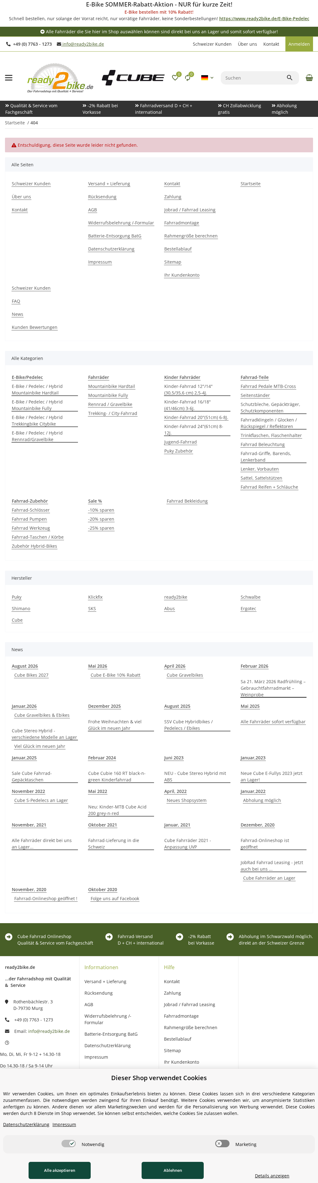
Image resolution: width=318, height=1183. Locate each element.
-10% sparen (101, 510)
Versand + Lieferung (105, 981)
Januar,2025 (24, 758)
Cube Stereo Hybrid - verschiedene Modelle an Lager (44, 734)
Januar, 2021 (177, 825)
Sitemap (172, 1050)
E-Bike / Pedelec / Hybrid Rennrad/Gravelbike (37, 436)
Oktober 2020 (102, 889)
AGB (88, 1004)
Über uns (247, 44)
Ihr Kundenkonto (181, 1062)
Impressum (96, 1057)
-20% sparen (101, 519)
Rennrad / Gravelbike (110, 404)
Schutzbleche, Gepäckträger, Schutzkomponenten (270, 407)
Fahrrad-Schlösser (31, 510)
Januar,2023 (253, 758)
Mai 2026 (97, 666)
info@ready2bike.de (82, 44)
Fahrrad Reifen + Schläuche (269, 487)
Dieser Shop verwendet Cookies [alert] (159, 1078)
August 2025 (177, 706)
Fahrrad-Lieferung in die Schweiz (113, 843)
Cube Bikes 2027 (31, 675)
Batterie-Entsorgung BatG (111, 1034)
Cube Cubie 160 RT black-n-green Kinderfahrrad (117, 776)
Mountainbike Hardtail (111, 386)
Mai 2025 (250, 706)
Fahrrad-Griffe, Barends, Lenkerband (266, 456)
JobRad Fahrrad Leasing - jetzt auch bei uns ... (272, 865)
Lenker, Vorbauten (260, 469)
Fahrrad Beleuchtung (263, 444)
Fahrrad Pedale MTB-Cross (268, 386)
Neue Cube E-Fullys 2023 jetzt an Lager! (271, 776)
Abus (169, 608)
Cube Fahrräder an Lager (269, 878)
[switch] (68, 1143)
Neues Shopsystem (187, 800)
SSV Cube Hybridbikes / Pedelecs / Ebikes (188, 725)
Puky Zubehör (178, 451)
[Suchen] (292, 77)
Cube (17, 620)
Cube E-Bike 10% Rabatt (115, 675)
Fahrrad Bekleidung (187, 501)
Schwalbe (251, 597)
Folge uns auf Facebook (115, 898)
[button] (187, 44)
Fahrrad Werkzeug (31, 528)
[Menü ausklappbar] (8, 77)
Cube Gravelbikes (185, 675)
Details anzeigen (272, 1176)
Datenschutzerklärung (107, 1045)
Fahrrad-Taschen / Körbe (38, 537)
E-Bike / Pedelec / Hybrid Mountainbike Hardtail (37, 389)
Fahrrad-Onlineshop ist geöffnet (265, 843)
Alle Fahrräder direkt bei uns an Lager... (42, 843)
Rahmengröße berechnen (190, 1027)
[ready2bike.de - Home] (133, 77)
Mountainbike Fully (108, 395)
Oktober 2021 (102, 825)
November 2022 (28, 791)
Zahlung (172, 993)
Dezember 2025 (104, 706)
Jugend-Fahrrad (180, 442)
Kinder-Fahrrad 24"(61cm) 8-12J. (193, 429)
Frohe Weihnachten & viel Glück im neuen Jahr (115, 725)
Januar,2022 (253, 791)
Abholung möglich (262, 800)
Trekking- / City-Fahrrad (112, 413)
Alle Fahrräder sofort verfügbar (273, 722)
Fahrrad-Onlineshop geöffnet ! (45, 898)
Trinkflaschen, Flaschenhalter (271, 435)
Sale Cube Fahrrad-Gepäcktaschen (32, 776)
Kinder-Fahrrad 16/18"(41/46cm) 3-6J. (187, 405)
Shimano (21, 608)
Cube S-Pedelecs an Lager (41, 800)
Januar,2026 (24, 706)
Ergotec (248, 608)
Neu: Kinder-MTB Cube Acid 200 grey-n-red (117, 810)
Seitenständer (255, 395)
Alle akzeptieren (59, 1170)
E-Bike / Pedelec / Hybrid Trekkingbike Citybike (37, 420)
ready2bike (175, 597)
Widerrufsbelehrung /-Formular (107, 1019)
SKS (92, 608)
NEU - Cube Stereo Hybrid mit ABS (195, 776)
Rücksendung (98, 993)
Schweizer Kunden (212, 44)
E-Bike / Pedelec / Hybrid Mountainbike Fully (37, 405)
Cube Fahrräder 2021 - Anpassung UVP (187, 843)
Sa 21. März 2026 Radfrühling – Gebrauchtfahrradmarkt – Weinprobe (273, 688)
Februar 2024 (102, 758)
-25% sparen (101, 528)
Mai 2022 (97, 791)
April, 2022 (175, 791)
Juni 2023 (174, 758)
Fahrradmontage (181, 1016)
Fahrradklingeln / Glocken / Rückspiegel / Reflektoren (269, 423)
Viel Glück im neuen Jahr (39, 746)
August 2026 (25, 666)
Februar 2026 (254, 666)
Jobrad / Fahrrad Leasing (189, 1004)
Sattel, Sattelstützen (261, 478)
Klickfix (95, 597)
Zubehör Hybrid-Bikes (34, 546)
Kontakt (271, 44)
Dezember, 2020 (258, 825)
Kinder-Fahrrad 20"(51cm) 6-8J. (196, 417)
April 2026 (174, 666)
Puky (16, 597)
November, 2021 (29, 825)
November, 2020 (29, 889)
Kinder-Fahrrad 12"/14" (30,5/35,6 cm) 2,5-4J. (188, 389)
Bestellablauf (177, 1039)
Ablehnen (173, 1170)
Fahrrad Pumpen (29, 519)
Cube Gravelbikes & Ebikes (42, 715)
